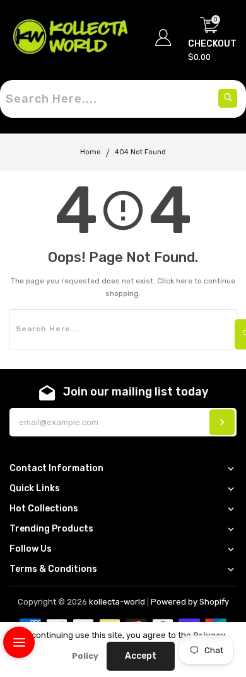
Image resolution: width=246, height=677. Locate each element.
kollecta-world (117, 601)
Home (90, 152)
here (184, 280)
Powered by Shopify (190, 601)
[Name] (222, 422)
